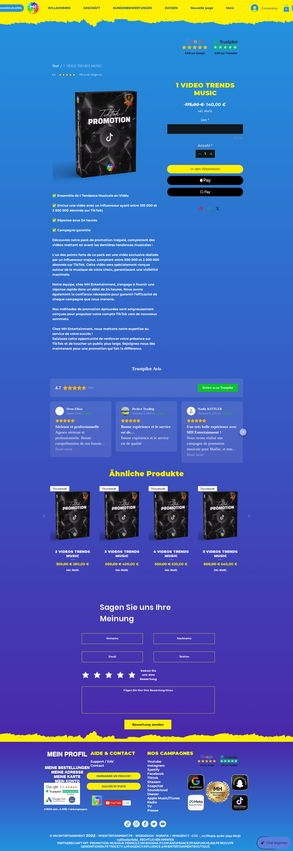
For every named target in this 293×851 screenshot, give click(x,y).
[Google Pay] (205, 192)
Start (55, 66)
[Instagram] (136, 824)
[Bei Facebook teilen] (193, 208)
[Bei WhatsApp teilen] (209, 208)
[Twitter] (154, 824)
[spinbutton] (205, 154)
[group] (146, 537)
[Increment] (211, 154)
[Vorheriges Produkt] (44, 515)
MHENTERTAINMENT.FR (115, 835)
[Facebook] (145, 824)
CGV (195, 835)
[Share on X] (217, 208)
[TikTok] (127, 824)
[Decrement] (199, 154)
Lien (205, 120)
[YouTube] (162, 824)
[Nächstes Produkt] (249, 515)
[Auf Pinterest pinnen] (201, 208)
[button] (286, 8)
